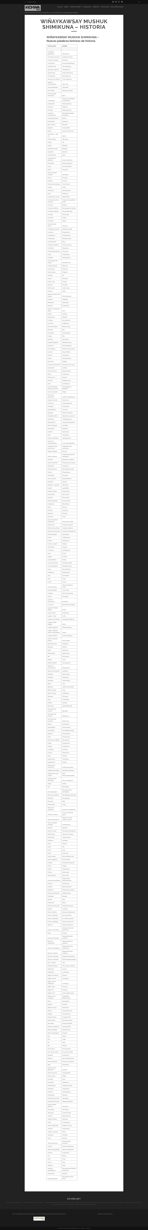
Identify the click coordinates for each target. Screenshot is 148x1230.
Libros (66, 6)
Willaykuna (105, 6)
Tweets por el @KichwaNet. (105, 1214)
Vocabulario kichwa (50, 1202)
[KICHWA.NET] (33, 10)
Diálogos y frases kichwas (91, 1202)
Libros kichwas (28, 1202)
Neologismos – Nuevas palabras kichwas (128, 1202)
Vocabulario (87, 6)
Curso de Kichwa (75, 6)
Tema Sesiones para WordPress (67, 1228)
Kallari (59, 6)
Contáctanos (31, 2)
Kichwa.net (74, 1199)
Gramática (96, 6)
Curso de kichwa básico (88, 1204)
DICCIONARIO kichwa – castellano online (65, 1204)
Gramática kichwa (108, 1202)
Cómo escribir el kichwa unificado (70, 1202)
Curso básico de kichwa (14, 1202)
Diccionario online (117, 6)
